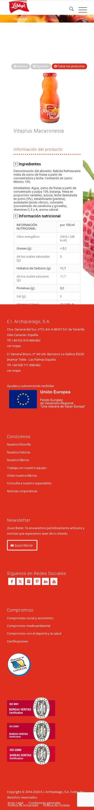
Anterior (21, 66)
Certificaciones (17, 641)
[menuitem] (69, 9)
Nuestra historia (18, 452)
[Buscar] (69, 9)
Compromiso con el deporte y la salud (34, 633)
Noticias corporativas (22, 491)
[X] (20, 581)
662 (37, 340)
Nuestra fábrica (18, 460)
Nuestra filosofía (19, 444)
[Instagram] (28, 581)
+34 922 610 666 (23, 340)
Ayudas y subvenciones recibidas (30, 386)
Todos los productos (71, 66)
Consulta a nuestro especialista (29, 483)
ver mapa (13, 346)
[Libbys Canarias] (39, 7)
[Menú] (80, 9)
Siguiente (42, 66)
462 (37, 365)
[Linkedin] (45, 581)
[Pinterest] (37, 581)
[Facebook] (11, 581)
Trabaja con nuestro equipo (27, 468)
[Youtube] (53, 581)
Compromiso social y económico (30, 618)
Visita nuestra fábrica (22, 475)
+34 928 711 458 (23, 365)
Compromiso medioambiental (28, 626)
